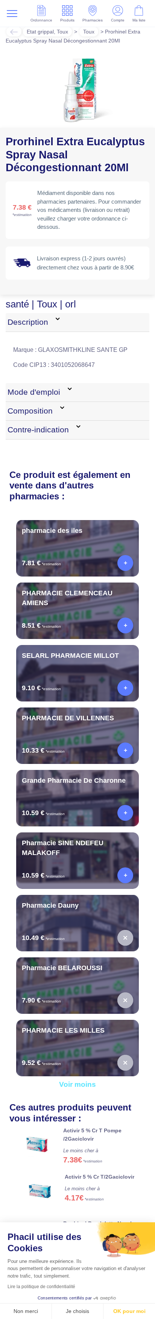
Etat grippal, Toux (49, 31)
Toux (93, 31)
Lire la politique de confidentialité (41, 1286)
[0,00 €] (125, 947)
